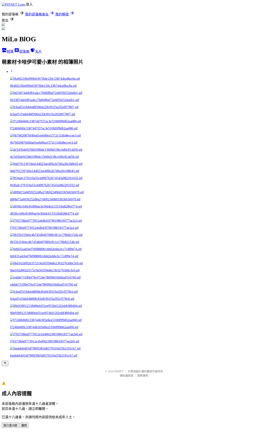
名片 (38, 51)
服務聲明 (142, 375)
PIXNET (119, 371)
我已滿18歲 (10, 425)
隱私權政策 (126, 375)
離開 (24, 425)
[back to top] (5, 363)
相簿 (10, 51)
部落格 (24, 51)
